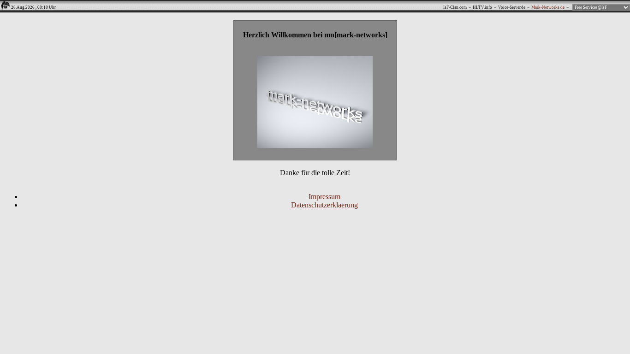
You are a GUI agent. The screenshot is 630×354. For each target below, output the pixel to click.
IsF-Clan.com (455, 7)
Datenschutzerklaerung (324, 205)
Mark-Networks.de (548, 7)
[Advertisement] (315, 254)
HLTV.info (482, 7)
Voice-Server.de (511, 7)
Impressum (324, 197)
